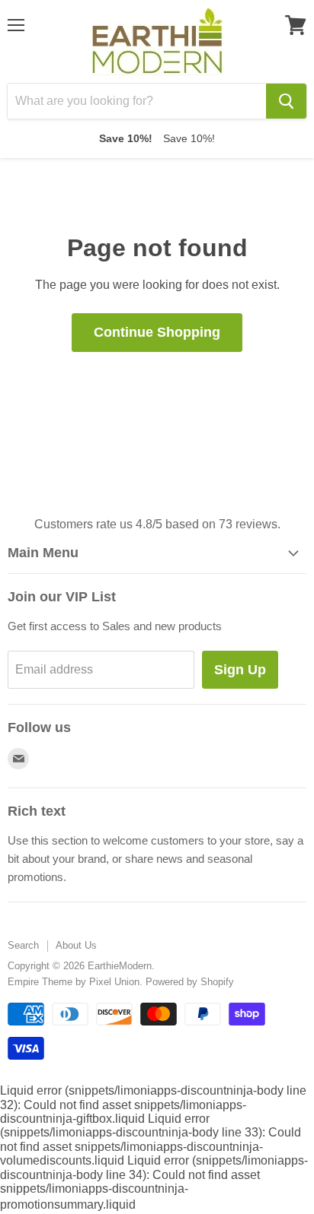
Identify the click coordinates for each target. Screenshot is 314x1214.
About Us (76, 945)
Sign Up (240, 669)
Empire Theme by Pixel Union (73, 981)
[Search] (286, 101)
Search (23, 945)
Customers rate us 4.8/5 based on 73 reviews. (157, 524)
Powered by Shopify (190, 981)
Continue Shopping (157, 332)
